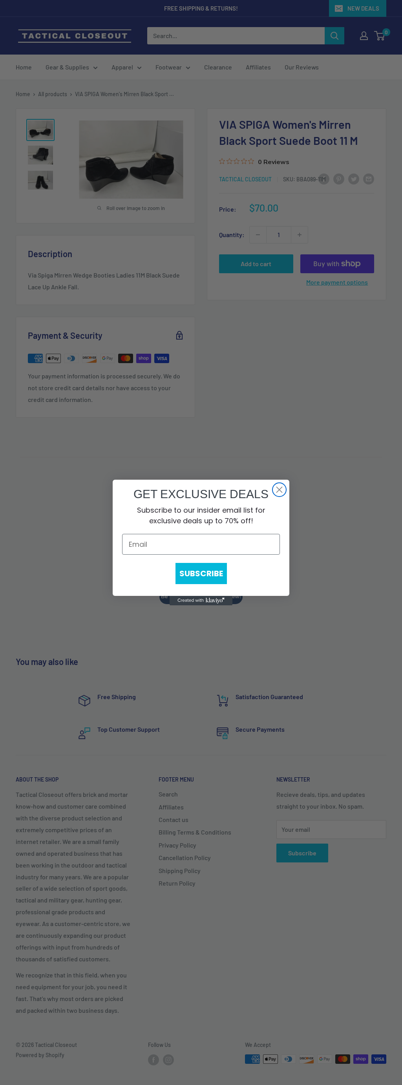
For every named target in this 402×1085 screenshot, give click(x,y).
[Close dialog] (279, 490)
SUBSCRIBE (201, 573)
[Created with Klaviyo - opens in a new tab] (201, 600)
